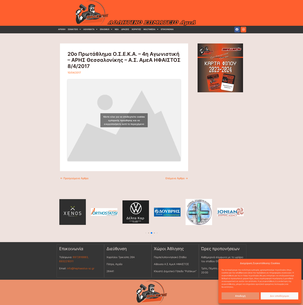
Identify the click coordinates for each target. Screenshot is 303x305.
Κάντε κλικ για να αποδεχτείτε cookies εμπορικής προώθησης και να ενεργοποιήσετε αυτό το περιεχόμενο (124, 120)
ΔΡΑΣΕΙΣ (125, 29)
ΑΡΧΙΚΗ (61, 29)
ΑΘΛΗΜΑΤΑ (89, 29)
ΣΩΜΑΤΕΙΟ (73, 29)
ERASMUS (104, 29)
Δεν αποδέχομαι (279, 295)
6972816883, (80, 257)
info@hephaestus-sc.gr (80, 268)
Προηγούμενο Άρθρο (74, 178)
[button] (148, 232)
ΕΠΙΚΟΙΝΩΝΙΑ (167, 29)
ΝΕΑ (117, 29)
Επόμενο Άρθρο (177, 178)
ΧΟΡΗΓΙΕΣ (136, 29)
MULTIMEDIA (149, 29)
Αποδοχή (240, 295)
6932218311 (66, 261)
